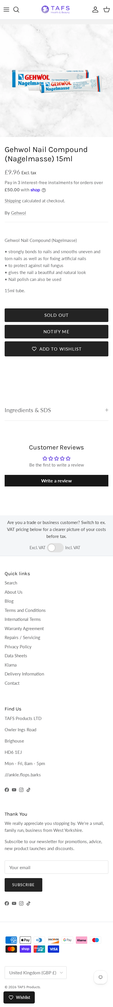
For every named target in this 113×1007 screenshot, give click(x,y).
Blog (9, 601)
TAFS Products (28, 987)
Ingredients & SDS (28, 410)
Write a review (56, 480)
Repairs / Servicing (22, 637)
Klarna (11, 664)
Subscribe (23, 884)
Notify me (56, 331)
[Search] (19, 9)
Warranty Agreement (24, 628)
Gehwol (18, 212)
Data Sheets (16, 655)
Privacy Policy (18, 646)
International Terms (23, 619)
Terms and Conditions (25, 610)
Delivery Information (24, 673)
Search (11, 582)
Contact (12, 683)
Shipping (13, 200)
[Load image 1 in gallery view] (56, 80)
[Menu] (6, 9)
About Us (14, 592)
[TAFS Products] (56, 9)
